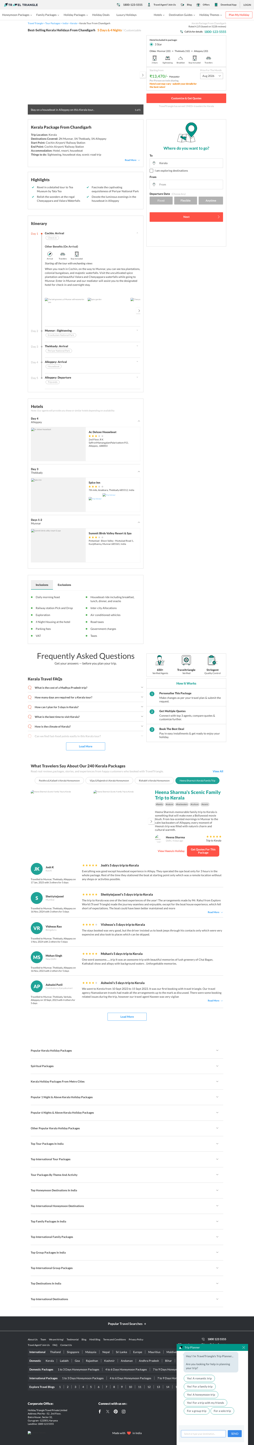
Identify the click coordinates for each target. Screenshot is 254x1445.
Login (247, 4)
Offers (206, 4)
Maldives (172, 1352)
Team (43, 1339)
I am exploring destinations (171, 170)
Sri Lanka (121, 1352)
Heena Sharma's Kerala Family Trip (197, 780)
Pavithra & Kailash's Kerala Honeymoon (59, 780)
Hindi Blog (94, 1339)
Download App (229, 4)
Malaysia (90, 1352)
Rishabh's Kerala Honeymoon (154, 780)
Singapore (73, 1352)
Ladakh (64, 1360)
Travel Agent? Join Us (165, 4)
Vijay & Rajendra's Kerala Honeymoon (109, 780)
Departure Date (168, 193)
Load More (85, 746)
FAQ (55, 1345)
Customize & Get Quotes (186, 98)
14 (167, 1387)
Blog (189, 4)
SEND (235, 1433)
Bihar (168, 1360)
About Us (33, 1339)
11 (139, 1387)
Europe (137, 1352)
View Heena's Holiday (171, 851)
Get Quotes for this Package (203, 851)
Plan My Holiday (239, 14)
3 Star (158, 44)
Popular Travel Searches (125, 1323)
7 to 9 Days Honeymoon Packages (173, 1369)
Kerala (50, 1360)
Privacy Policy (136, 1339)
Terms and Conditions (114, 1339)
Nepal (106, 1352)
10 (130, 1387)
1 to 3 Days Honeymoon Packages (78, 1369)
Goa (77, 1360)
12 (149, 1387)
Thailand (55, 1352)
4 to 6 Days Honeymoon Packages (126, 1369)
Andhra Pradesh (149, 1360)
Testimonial (73, 1339)
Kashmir (109, 1360)
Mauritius (154, 1352)
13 (158, 1387)
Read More (130, 160)
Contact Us (66, 1345)
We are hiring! (56, 1339)
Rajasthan (92, 1360)
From (153, 177)
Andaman (127, 1360)
